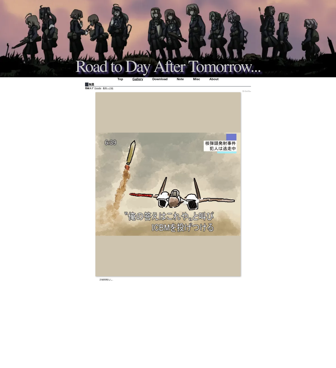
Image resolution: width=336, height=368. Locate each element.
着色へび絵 (108, 88)
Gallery (137, 79)
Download (160, 79)
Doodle (97, 88)
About (214, 79)
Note (180, 79)
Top (120, 79)
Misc (196, 79)
